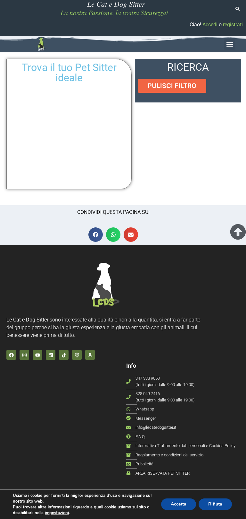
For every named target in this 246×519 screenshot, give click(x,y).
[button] (229, 44)
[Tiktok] (64, 355)
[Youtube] (37, 355)
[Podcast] (77, 355)
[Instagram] (24, 355)
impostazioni (57, 513)
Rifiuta (215, 504)
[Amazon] (90, 355)
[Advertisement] (188, 149)
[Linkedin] (50, 355)
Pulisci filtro (172, 86)
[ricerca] (237, 9)
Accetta (178, 504)
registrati (233, 25)
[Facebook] (11, 355)
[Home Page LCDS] (41, 44)
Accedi (209, 25)
